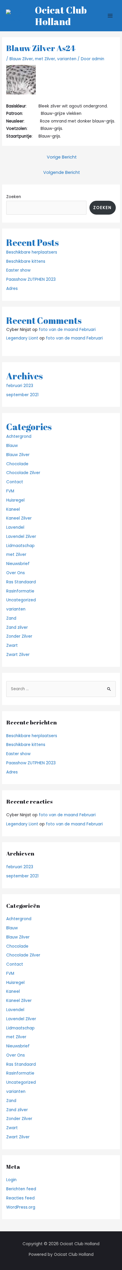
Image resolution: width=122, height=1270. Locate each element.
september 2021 (22, 395)
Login (11, 1180)
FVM (10, 491)
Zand (11, 618)
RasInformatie (20, 591)
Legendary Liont (22, 338)
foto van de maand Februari (67, 329)
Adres (12, 288)
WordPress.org (20, 1207)
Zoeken (13, 197)
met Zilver (45, 59)
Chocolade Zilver (23, 473)
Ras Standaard (21, 582)
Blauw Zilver (21, 59)
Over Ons (15, 573)
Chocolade (17, 464)
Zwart (12, 645)
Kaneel (13, 509)
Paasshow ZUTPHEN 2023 (31, 279)
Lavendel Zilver (21, 536)
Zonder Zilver (19, 636)
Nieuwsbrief (18, 564)
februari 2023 (19, 385)
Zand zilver (17, 627)
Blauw (12, 445)
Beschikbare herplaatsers (31, 252)
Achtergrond (18, 436)
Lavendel (15, 527)
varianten (66, 59)
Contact (14, 482)
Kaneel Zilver (19, 518)
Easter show (18, 270)
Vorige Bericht (62, 157)
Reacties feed (20, 1198)
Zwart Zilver (18, 654)
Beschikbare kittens (25, 261)
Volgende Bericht (61, 172)
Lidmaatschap (20, 546)
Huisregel (15, 500)
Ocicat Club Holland (61, 16)
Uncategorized (21, 600)
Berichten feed (21, 1189)
